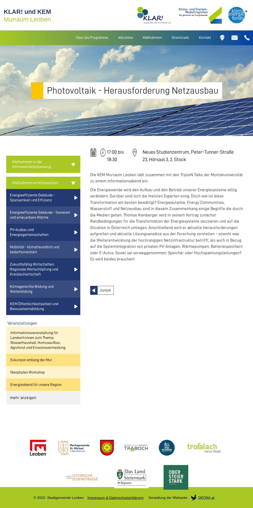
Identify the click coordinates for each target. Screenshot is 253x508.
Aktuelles (125, 38)
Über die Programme (92, 38)
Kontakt (205, 38)
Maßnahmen (152, 38)
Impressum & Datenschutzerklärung (115, 498)
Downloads (180, 38)
